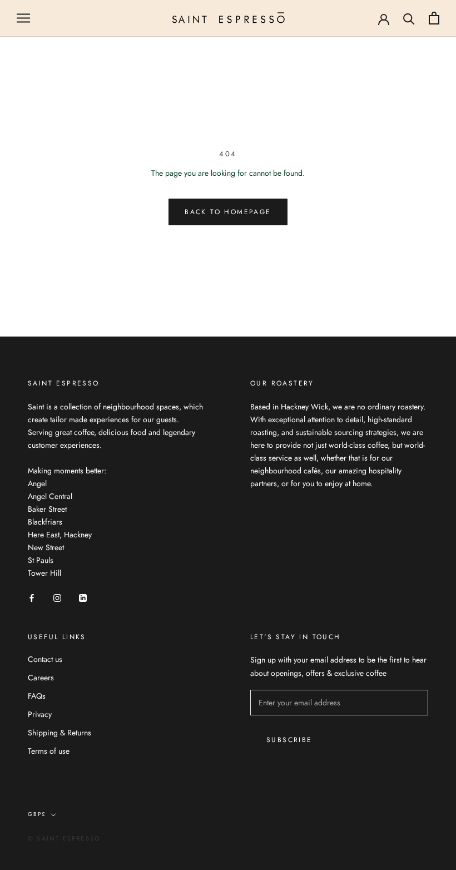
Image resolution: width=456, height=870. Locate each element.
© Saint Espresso (64, 838)
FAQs (37, 695)
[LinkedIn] (83, 597)
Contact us (45, 659)
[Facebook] (32, 597)
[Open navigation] (23, 18)
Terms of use (49, 751)
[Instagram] (57, 597)
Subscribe (289, 740)
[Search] (409, 18)
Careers (41, 677)
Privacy (40, 714)
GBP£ (37, 814)
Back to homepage (228, 212)
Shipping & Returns (59, 732)
